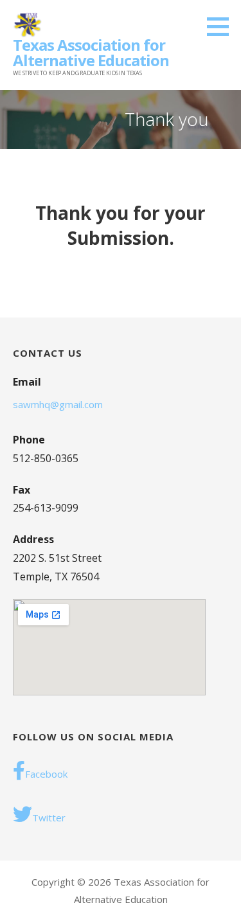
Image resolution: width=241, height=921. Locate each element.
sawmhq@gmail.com (58, 404)
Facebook (46, 773)
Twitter (49, 817)
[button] (222, 26)
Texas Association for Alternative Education (91, 52)
